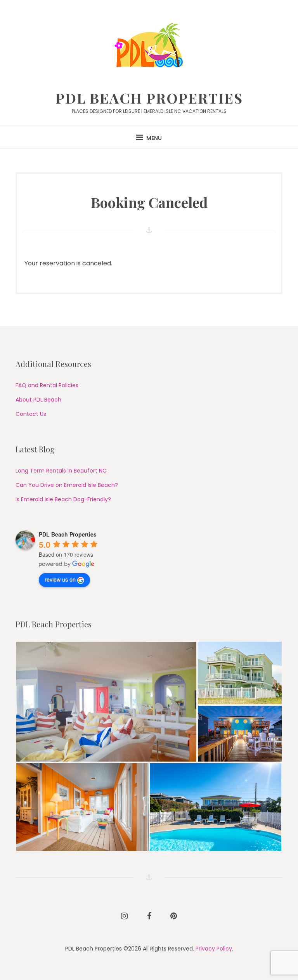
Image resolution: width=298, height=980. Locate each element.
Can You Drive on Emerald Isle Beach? (67, 485)
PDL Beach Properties (149, 97)
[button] (106, 701)
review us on (60, 579)
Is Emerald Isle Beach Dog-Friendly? (63, 499)
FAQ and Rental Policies (47, 385)
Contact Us (31, 414)
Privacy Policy (214, 948)
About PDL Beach (38, 399)
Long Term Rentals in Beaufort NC (61, 470)
